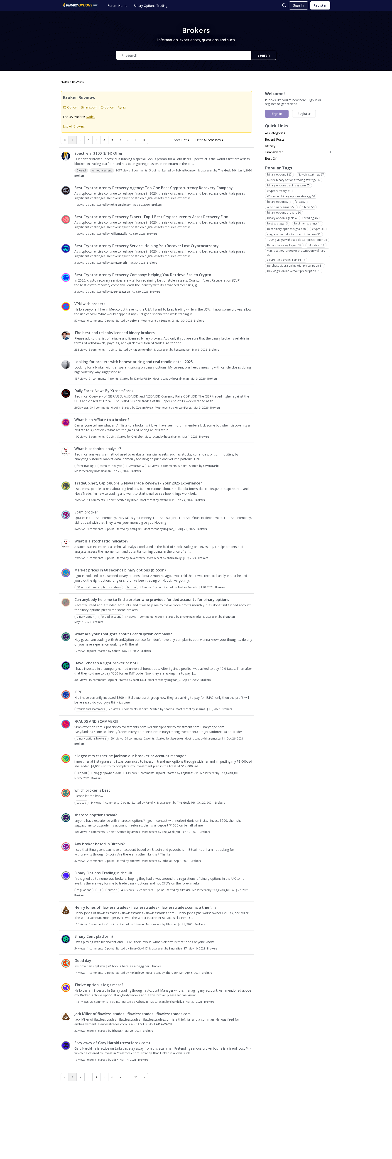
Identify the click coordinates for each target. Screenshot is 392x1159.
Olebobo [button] (137, 437)
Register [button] (304, 113)
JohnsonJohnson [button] (120, 205)
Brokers (79, 176)
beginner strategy (307, 223)
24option (107, 107)
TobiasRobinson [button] (186, 170)
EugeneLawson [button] (120, 292)
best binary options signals (286, 229)
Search (263, 55)
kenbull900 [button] (137, 973)
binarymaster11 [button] (214, 738)
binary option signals (282, 218)
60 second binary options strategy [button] (99, 587)
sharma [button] (169, 709)
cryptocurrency (279, 191)
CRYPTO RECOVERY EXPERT (286, 260)
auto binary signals (281, 207)
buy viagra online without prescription (293, 271)
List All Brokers (74, 126)
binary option (278, 202)
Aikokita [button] (185, 890)
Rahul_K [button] (150, 803)
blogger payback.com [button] (107, 773)
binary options (279, 174)
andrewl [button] (135, 861)
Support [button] (82, 773)
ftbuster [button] (139, 924)
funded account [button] (110, 617)
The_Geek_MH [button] (227, 170)
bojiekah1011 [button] (189, 773)
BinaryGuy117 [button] (138, 948)
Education (316, 245)
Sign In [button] (277, 113)
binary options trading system (288, 185)
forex (300, 202)
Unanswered (298, 152)
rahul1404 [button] (139, 680)
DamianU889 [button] (142, 379)
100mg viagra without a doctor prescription (297, 240)
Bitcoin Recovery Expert (284, 245)
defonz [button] (134, 321)
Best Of (270, 158)
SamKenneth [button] (118, 263)
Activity (270, 146)
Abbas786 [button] (142, 1002)
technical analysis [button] (111, 466)
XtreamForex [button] (144, 408)
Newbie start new (311, 174)
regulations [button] (84, 890)
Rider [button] (134, 500)
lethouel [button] (167, 861)
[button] (185, 139)
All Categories (275, 133)
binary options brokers (284, 212)
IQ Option (70, 107)
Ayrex (122, 107)
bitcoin (308, 207)
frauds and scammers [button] (91, 709)
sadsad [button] (81, 803)
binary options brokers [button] (91, 738)
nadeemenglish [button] (142, 350)
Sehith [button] (116, 651)
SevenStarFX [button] (136, 466)
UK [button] (99, 890)
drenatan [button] (229, 617)
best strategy (277, 223)
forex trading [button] (85, 466)
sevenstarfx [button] (211, 466)
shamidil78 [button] (177, 1002)
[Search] (284, 5)
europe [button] (112, 890)
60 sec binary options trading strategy (293, 180)
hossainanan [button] (182, 350)
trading (311, 218)
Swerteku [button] (176, 738)
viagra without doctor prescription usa (294, 234)
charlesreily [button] (174, 558)
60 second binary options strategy (291, 196)
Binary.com (89, 107)
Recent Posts (274, 139)
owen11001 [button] (167, 500)
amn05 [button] (135, 832)
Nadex (90, 117)
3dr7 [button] (115, 1060)
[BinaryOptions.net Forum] (80, 5)
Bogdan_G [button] (167, 321)
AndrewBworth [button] (187, 587)
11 (136, 139)
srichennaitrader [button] (190, 617)
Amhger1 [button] (136, 529)
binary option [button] (85, 617)
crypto (318, 229)
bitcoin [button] (131, 587)
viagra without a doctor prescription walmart (296, 253)
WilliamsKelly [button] (118, 234)
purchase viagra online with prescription (295, 265)
